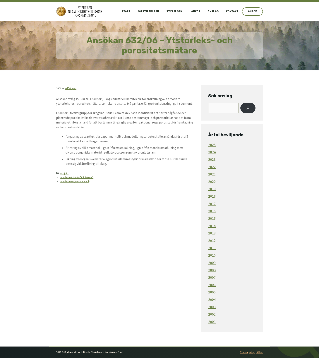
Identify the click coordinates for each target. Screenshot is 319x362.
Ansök (252, 11)
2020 (212, 181)
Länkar (195, 11)
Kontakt (232, 11)
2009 (212, 262)
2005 (212, 292)
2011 (212, 248)
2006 (212, 284)
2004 (212, 299)
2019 (212, 189)
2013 (212, 233)
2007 (212, 277)
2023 (212, 159)
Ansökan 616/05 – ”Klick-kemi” (76, 177)
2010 (212, 255)
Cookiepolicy (247, 352)
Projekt (64, 173)
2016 (212, 211)
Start (126, 11)
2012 (212, 240)
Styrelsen (174, 11)
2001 (212, 321)
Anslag (213, 11)
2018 (212, 196)
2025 (212, 144)
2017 (212, 203)
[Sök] (247, 108)
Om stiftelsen (148, 11)
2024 (212, 152)
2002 (212, 314)
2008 (212, 270)
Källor (259, 352)
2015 (212, 218)
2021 (212, 174)
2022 (212, 166)
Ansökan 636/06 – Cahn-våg (75, 181)
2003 (212, 306)
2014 (212, 225)
